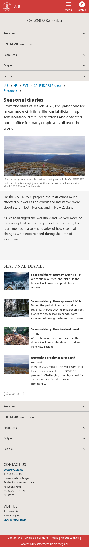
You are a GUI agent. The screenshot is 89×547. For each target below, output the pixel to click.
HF (15, 85)
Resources (10, 55)
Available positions (36, 538)
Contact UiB (15, 538)
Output (8, 65)
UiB (6, 85)
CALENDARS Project (44, 20)
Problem (9, 33)
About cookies (70, 538)
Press (55, 538)
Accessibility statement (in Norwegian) (44, 544)
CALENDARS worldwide (19, 44)
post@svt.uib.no (13, 469)
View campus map (15, 519)
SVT (25, 85)
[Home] (7, 6)
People (8, 76)
